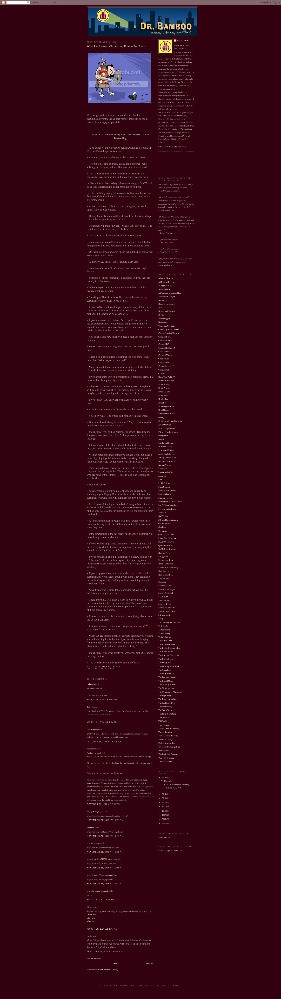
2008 (164, 819)
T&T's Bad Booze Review (169, 622)
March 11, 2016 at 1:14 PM (102, 722)
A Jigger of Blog (165, 285)
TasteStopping (164, 633)
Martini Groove (164, 494)
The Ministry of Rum (167, 684)
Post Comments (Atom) (108, 969)
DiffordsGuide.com (166, 380)
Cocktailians (163, 358)
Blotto (161, 314)
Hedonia (161, 439)
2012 (164, 802)
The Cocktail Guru (166, 658)
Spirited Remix (164, 603)
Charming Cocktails (166, 325)
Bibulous (162, 307)
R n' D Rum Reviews (167, 549)
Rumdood (162, 582)
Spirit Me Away (165, 600)
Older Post (149, 963)
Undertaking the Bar (166, 743)
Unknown (91, 684)
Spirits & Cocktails (166, 607)
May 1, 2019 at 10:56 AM (100, 899)
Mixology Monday (165, 497)
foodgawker (163, 435)
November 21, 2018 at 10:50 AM (105, 820)
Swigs (160, 618)
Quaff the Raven (165, 545)
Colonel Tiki (163, 373)
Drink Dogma (164, 388)
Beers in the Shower (166, 303)
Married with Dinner (166, 490)
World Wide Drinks (166, 757)
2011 (164, 806)
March (167, 780)
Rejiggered (163, 556)
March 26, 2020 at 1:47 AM (102, 928)
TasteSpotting (164, 629)
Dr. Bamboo (183, 41)
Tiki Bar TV (163, 717)
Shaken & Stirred (165, 592)
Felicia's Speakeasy (166, 428)
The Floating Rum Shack (168, 666)
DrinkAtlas (163, 398)
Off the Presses (164, 523)
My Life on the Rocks (167, 508)
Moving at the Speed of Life (170, 501)
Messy (89, 906)
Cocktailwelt (163, 369)
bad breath (91, 827)
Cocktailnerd (163, 362)
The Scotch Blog (165, 706)
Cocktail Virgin (165, 355)
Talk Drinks (163, 625)
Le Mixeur (162, 468)
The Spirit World (165, 710)
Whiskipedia (163, 750)
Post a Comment (94, 958)
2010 (164, 810)
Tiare (89, 706)
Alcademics (163, 300)
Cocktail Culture (165, 340)
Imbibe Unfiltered (165, 442)
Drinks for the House (166, 413)
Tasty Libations (164, 636)
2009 (164, 814)
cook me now (92, 729)
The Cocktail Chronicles (168, 655)
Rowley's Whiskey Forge (168, 567)
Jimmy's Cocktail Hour (168, 461)
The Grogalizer (164, 669)
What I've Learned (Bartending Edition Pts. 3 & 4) (176, 786)
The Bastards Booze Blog (169, 647)
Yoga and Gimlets (165, 761)
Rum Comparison (165, 570)
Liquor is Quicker (165, 472)
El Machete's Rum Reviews (170, 420)
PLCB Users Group (166, 541)
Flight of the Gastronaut (168, 431)
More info (91, 921)
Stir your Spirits (164, 614)
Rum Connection (165, 574)
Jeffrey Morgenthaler (167, 457)
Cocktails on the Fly (166, 365)
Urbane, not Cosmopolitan (169, 746)
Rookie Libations (165, 563)
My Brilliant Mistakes (167, 505)
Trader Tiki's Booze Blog (168, 728)
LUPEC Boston (164, 483)
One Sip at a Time (166, 534)
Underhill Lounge (165, 739)
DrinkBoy (162, 402)
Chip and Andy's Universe (169, 333)
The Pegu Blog (164, 695)
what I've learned (104, 669)
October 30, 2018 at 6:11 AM (103, 804)
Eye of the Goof (164, 424)
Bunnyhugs (162, 322)
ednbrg (161, 417)
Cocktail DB (163, 344)
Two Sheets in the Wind (168, 735)
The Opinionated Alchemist (170, 691)
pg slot (89, 936)
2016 (164, 777)
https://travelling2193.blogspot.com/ (102, 859)
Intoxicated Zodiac (166, 450)
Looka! (161, 479)
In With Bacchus (165, 446)
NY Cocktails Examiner (168, 519)
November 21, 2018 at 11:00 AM (105, 883)
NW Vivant (163, 516)
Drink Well (163, 395)
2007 (164, 823)
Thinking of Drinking (167, 713)
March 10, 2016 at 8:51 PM (102, 699)
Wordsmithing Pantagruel (169, 754)
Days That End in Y (166, 377)
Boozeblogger (164, 318)
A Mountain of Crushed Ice (169, 292)
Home (115, 963)
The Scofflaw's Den (166, 702)
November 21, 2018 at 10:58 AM (105, 867)
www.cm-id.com (165, 837)
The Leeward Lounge (167, 677)
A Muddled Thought (166, 296)
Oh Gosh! (162, 527)
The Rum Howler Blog (167, 699)
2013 (164, 798)
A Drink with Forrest (167, 281)
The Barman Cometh (167, 644)
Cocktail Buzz (164, 336)
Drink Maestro (164, 391)
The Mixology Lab (166, 688)
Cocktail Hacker (165, 351)
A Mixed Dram (164, 289)
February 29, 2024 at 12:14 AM (105, 951)
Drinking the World (166, 406)
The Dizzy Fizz (164, 662)
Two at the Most (165, 732)
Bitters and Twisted (166, 311)
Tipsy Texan (163, 724)
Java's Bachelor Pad (166, 453)
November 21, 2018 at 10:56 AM (105, 851)
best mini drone (93, 843)
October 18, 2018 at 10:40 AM (104, 741)
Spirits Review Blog (166, 611)
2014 (164, 794)
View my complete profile (172, 147)
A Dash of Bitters (165, 278)
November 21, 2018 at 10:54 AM (105, 835)
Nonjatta (162, 512)
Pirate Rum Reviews (167, 538)
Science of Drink (165, 585)
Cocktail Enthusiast (166, 347)
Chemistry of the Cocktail (169, 329)
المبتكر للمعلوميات (95, 811)
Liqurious (162, 475)
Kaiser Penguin (164, 464)
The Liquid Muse (165, 680)
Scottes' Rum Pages (166, 589)
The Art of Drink (165, 640)
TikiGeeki (162, 721)
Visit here (91, 917)
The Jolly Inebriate (166, 673)
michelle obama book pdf (97, 890)
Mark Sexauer (164, 486)
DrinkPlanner (163, 410)
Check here (91, 914)
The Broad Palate (165, 651)
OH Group (162, 530)
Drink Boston (163, 384)
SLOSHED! (163, 596)
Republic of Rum (165, 560)
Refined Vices (164, 552)
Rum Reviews (164, 578)
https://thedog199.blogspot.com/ (100, 874)
